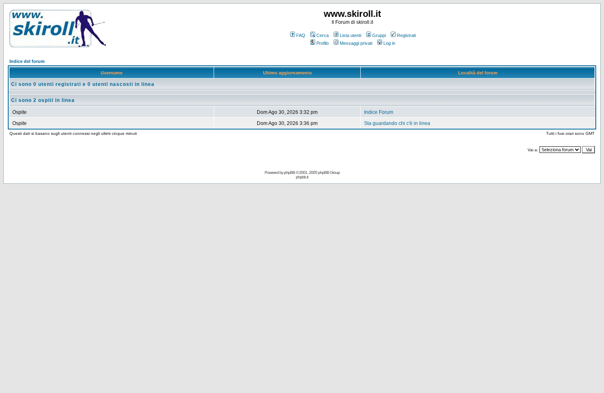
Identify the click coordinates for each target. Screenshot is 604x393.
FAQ (300, 35)
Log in (389, 43)
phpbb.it (302, 177)
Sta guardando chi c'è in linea (397, 123)
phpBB (289, 172)
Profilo (322, 43)
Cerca (322, 35)
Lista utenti (350, 35)
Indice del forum (27, 61)
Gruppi (379, 35)
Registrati (406, 35)
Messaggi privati (356, 43)
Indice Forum (378, 112)
